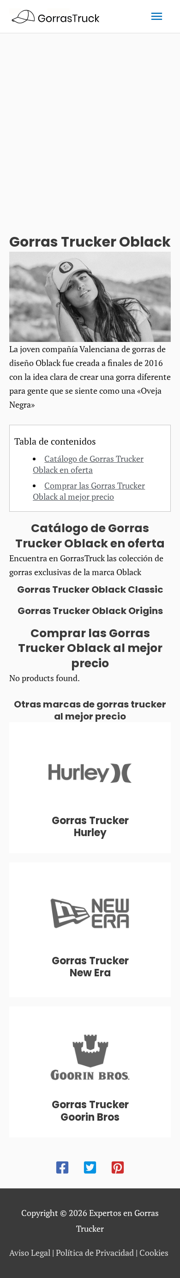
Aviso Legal (29, 1252)
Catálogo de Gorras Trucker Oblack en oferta (88, 464)
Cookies (153, 1252)
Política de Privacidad (95, 1252)
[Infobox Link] (90, 788)
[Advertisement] (90, 128)
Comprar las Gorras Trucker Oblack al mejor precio (89, 491)
